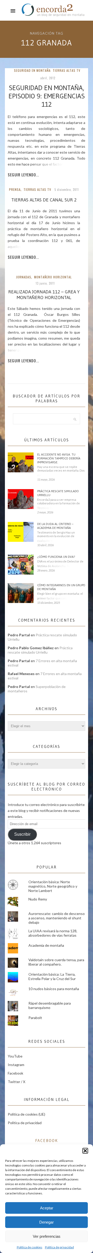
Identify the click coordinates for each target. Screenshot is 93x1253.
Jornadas (23, 277)
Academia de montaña (46, 945)
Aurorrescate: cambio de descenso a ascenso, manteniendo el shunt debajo (56, 918)
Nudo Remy (37, 899)
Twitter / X (16, 1081)
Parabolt (35, 1017)
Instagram (16, 1064)
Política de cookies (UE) (26, 1114)
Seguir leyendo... (23, 174)
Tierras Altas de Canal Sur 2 (43, 200)
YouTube (15, 1056)
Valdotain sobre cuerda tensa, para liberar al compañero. (56, 962)
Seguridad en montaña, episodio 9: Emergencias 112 (47, 96)
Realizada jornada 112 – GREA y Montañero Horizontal (44, 294)
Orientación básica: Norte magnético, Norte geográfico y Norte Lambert (52, 886)
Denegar (46, 1222)
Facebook (15, 1073)
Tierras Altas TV (66, 70)
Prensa (15, 189)
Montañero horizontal (53, 277)
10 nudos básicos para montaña (53, 988)
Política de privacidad (59, 1247)
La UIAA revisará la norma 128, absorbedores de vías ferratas (52, 933)
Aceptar (46, 1208)
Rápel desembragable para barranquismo (49, 1005)
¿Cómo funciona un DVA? (56, 557)
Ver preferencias (46, 1236)
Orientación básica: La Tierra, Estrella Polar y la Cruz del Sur (52, 976)
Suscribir (22, 834)
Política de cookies (29, 1247)
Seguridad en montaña (32, 70)
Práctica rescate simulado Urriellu (58, 493)
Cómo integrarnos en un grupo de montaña (61, 587)
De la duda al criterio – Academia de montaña (55, 526)
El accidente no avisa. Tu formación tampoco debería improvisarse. (58, 458)
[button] (85, 1150)
